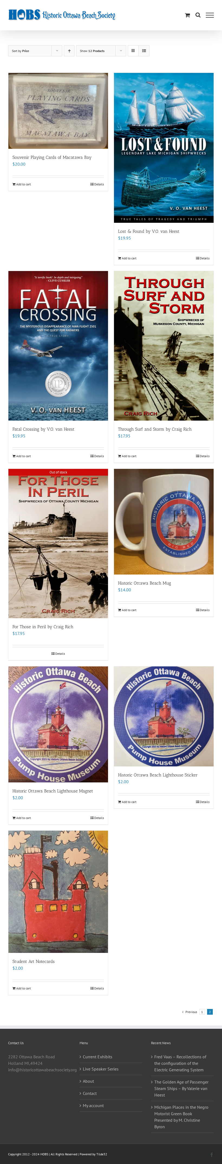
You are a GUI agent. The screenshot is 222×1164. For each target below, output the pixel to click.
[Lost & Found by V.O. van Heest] (164, 148)
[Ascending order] (69, 50)
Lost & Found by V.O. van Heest (148, 231)
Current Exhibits (97, 1056)
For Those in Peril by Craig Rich (42, 626)
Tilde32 (101, 1154)
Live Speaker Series (101, 1069)
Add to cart (23, 184)
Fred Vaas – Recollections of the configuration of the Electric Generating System (180, 1063)
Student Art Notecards (33, 961)
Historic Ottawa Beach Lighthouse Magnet (52, 791)
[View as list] (144, 51)
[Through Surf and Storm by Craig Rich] (164, 346)
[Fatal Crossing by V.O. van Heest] (58, 346)
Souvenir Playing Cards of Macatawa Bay (52, 157)
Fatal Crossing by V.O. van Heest (43, 429)
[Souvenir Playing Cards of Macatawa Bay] (58, 111)
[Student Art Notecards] (58, 892)
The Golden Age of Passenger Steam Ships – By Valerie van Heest (181, 1088)
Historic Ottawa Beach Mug (144, 583)
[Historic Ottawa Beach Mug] (164, 522)
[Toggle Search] (198, 15)
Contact (90, 1093)
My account (93, 1105)
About (88, 1081)
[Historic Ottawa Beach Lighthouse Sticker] (164, 716)
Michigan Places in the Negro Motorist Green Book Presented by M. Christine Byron (181, 1116)
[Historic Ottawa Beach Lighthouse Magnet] (58, 724)
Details (99, 184)
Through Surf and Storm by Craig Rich (155, 429)
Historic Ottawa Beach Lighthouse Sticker (158, 775)
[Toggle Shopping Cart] (187, 15)
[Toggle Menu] (210, 15)
